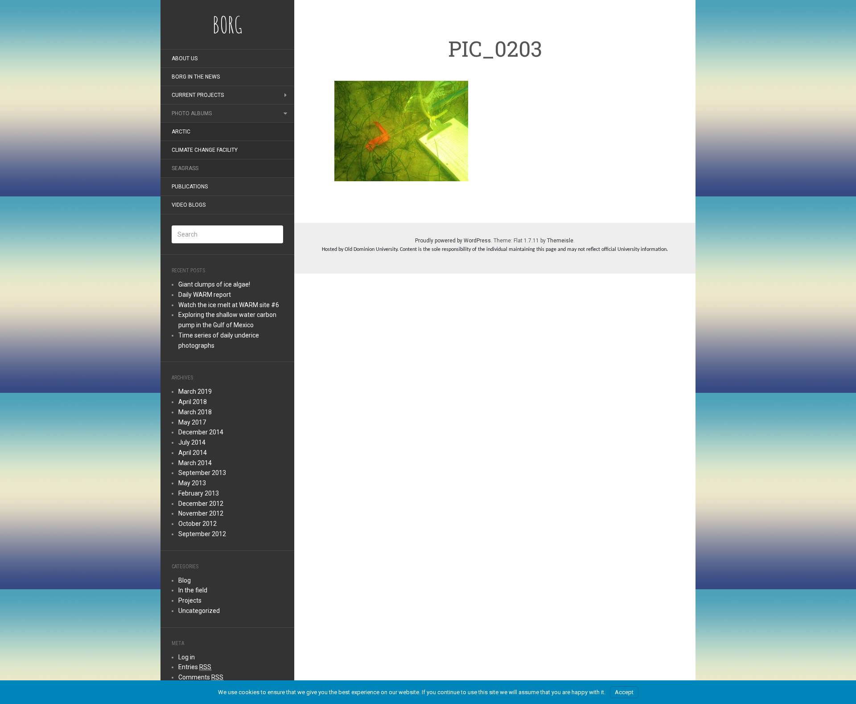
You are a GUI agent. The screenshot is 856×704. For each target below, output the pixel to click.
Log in (186, 657)
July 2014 (192, 442)
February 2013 (198, 493)
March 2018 (195, 412)
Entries (194, 667)
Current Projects (198, 95)
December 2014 (200, 432)
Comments (200, 677)
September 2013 (202, 472)
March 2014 (195, 463)
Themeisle (560, 240)
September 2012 (202, 533)
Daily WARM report (204, 294)
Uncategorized (199, 610)
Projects (190, 600)
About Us (185, 58)
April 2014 (192, 452)
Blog (184, 580)
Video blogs (189, 205)
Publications (190, 186)
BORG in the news (196, 77)
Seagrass (185, 168)
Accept (624, 692)
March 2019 (195, 391)
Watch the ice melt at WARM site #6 (228, 304)
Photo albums (192, 113)
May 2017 (192, 422)
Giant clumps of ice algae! (214, 284)
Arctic (181, 132)
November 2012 (200, 513)
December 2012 (200, 503)
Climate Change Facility (205, 150)
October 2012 (197, 523)
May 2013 (192, 483)
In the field (192, 590)
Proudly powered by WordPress (453, 240)
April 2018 (192, 401)
